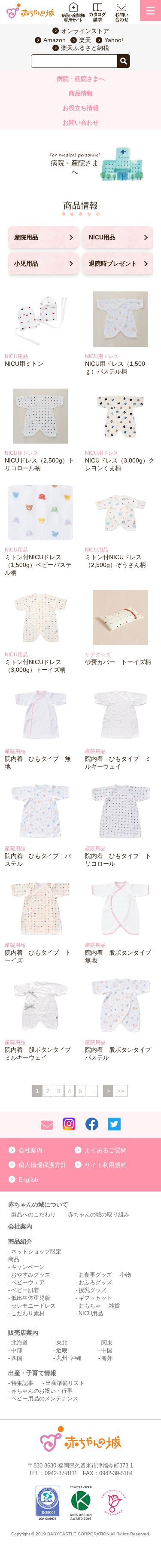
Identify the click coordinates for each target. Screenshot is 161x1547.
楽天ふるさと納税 (85, 47)
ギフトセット (95, 1298)
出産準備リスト (65, 1383)
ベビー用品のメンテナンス (44, 1398)
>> (120, 1090)
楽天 (85, 40)
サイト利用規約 (106, 1164)
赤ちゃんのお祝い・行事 (42, 1391)
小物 (125, 1274)
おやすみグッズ (30, 1274)
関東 (106, 1342)
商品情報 (81, 93)
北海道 (19, 1342)
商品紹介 (20, 1241)
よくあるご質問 (106, 1150)
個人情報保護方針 (42, 1164)
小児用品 (26, 263)
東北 (61, 1342)
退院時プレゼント (113, 263)
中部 (16, 1350)
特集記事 (22, 1383)
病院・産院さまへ (81, 78)
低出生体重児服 (30, 1298)
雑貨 (114, 1305)
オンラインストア (85, 31)
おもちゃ (90, 1305)
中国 (106, 1350)
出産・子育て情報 (32, 1372)
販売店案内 (23, 1332)
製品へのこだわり (33, 1214)
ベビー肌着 (25, 1290)
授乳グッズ (92, 1290)
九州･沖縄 (69, 1358)
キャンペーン (28, 1267)
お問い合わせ (81, 122)
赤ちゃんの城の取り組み (98, 1214)
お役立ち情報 (81, 107)
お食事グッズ (95, 1274)
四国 (16, 1358)
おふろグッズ (95, 1282)
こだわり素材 (28, 1313)
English (28, 1179)
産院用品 (26, 237)
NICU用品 (102, 237)
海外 (106, 1358)
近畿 (61, 1350)
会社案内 (30, 1150)
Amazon (54, 40)
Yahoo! (113, 40)
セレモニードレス (33, 1305)
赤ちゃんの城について (38, 1204)
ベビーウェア (28, 1282)
